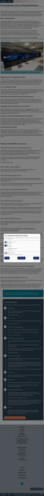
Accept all (36, 258)
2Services (10, 243)
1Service (10, 246)
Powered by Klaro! (36, 260)
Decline (7, 258)
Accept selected (21, 258)
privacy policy (10, 238)
